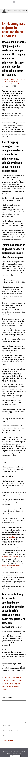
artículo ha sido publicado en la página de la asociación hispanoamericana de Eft (14, 81)
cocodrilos (12, 536)
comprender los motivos (10, 557)
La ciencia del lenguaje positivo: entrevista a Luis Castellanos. (11, 687)
